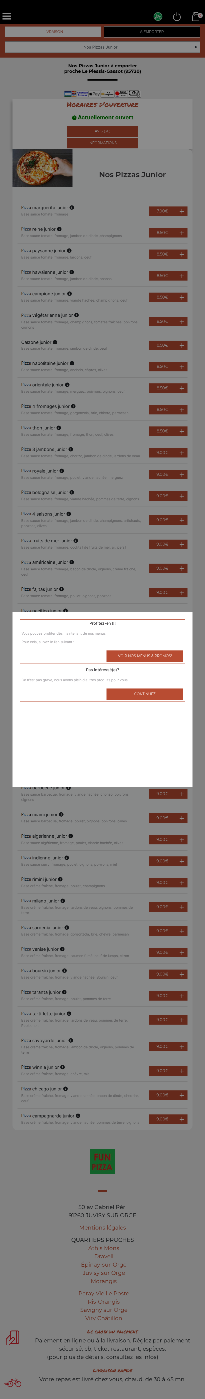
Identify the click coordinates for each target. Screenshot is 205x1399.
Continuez (145, 694)
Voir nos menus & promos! (145, 656)
